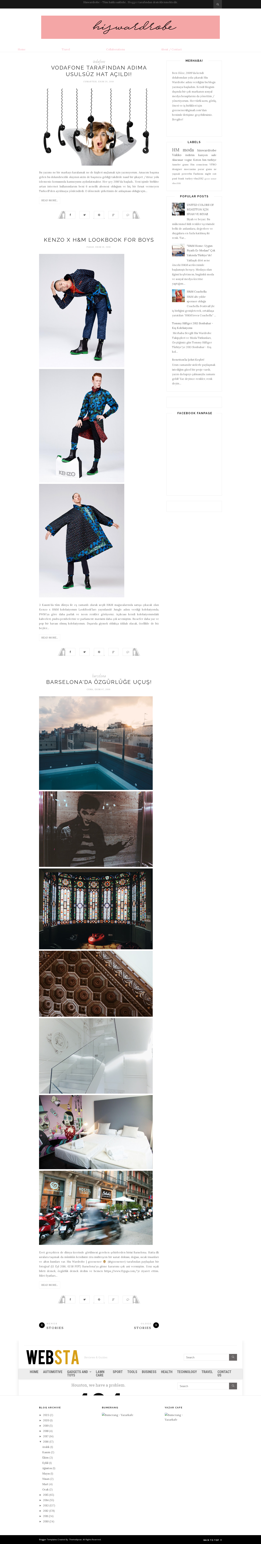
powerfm (187, 173)
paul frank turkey (182, 178)
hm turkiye (209, 160)
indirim (190, 155)
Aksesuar (177, 160)
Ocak (45, 1489)
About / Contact (171, 49)
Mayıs (46, 1473)
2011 (45, 1516)
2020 (46, 1420)
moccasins (190, 169)
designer (177, 169)
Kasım (46, 1452)
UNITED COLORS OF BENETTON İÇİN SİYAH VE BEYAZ (200, 209)
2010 (46, 1521)
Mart (45, 1484)
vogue (188, 160)
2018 (45, 1431)
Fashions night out (204, 173)
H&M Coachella (196, 291)
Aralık (46, 1447)
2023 (46, 1415)
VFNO (213, 164)
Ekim (45, 1457)
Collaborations (115, 49)
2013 (46, 1505)
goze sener (210, 178)
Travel (66, 49)
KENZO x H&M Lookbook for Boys (99, 240)
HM (175, 150)
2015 (45, 1494)
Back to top (211, 1540)
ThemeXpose (75, 1539)
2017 (45, 1436)
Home (22, 49)
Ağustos (47, 1468)
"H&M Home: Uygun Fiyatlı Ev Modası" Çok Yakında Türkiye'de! (201, 250)
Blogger (133, 2)
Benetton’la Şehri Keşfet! (188, 359)
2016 (46, 1441)
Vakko (176, 155)
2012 (45, 1510)
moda (188, 150)
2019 (46, 1425)
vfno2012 (198, 178)
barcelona (99, 676)
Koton (197, 160)
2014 (46, 1500)
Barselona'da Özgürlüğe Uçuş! (99, 682)
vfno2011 (176, 183)
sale (213, 155)
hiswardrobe (206, 150)
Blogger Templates (48, 1539)
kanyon (203, 155)
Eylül (45, 1463)
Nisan (46, 1479)
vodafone (99, 61)
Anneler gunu (180, 164)
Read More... (49, 200)
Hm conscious (199, 164)
